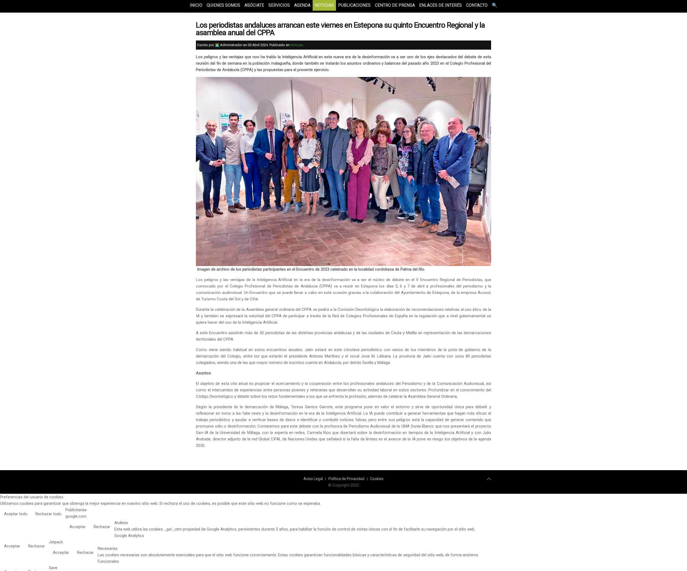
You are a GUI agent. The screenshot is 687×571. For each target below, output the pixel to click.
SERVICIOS (279, 5)
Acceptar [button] (78, 526)
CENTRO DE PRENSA (395, 5)
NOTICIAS (324, 5)
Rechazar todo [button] (48, 513)
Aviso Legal (313, 479)
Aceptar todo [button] (15, 513)
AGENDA (302, 5)
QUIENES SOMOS (223, 5)
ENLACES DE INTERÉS (440, 5)
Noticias (296, 45)
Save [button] (53, 567)
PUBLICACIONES (354, 5)
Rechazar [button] (102, 526)
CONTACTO (477, 5)
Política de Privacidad (346, 479)
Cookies (376, 479)
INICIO (196, 5)
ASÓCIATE (254, 5)
